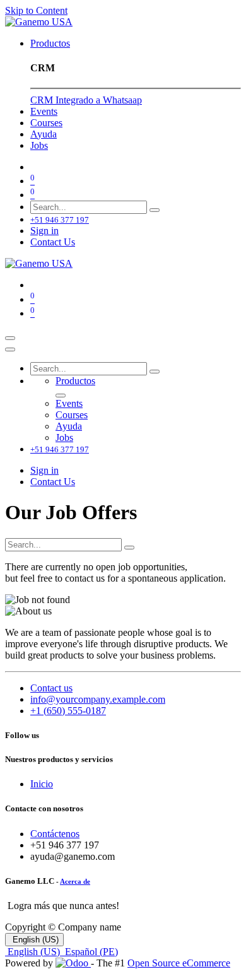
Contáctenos (54, 833)
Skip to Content (36, 10)
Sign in (44, 230)
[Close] (10, 349)
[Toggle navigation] (10, 338)
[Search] (154, 210)
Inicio (41, 783)
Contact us (51, 688)
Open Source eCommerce (178, 963)
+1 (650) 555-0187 (68, 710)
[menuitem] (50, 43)
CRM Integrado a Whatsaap (86, 100)
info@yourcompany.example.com (97, 699)
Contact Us (52, 242)
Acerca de (75, 881)
